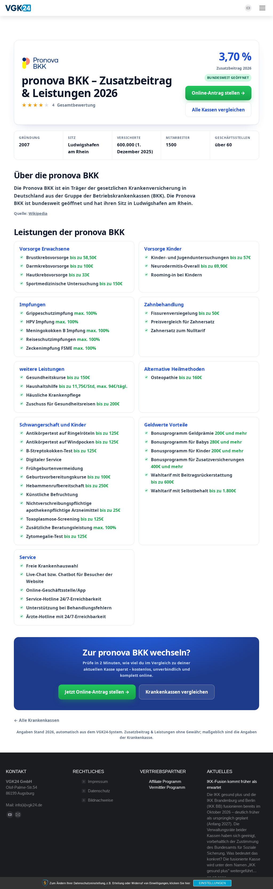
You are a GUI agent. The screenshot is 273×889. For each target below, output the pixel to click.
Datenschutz (99, 791)
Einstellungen (212, 883)
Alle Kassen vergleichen (218, 110)
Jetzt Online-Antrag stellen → (97, 692)
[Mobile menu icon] (262, 8)
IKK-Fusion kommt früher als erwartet (232, 784)
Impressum (98, 781)
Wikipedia (38, 213)
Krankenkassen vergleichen (177, 692)
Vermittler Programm (167, 787)
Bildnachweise (100, 800)
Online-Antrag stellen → (218, 93)
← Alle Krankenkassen (36, 720)
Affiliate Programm (165, 781)
